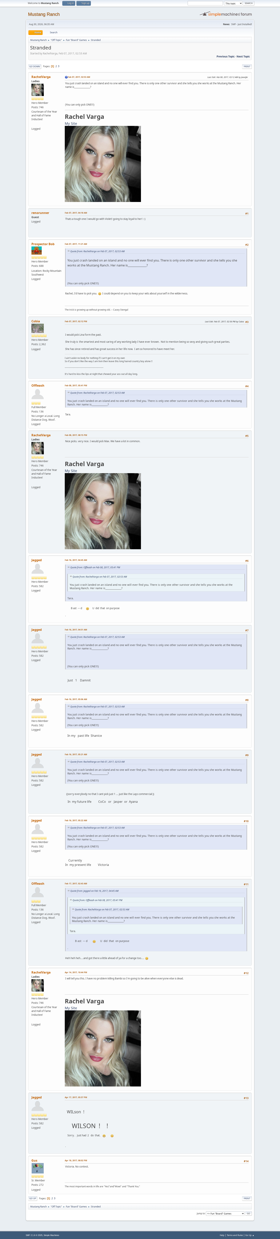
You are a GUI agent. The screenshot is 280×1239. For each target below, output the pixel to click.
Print (247, 66)
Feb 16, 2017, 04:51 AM (76, 629)
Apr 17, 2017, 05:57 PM (76, 1097)
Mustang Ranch (44, 14)
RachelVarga (41, 77)
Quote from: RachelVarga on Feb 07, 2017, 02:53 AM (97, 251)
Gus (34, 1160)
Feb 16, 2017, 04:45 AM (76, 560)
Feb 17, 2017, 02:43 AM (76, 883)
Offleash (37, 385)
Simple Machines (51, 1235)
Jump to (201, 1213)
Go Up (32, 1198)
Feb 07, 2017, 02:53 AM (79, 77)
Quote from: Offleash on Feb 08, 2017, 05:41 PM (95, 567)
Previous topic (226, 56)
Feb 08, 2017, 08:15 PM (76, 435)
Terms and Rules (235, 1235)
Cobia (35, 321)
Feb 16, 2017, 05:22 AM (76, 820)
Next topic (243, 56)
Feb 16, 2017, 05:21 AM (76, 754)
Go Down (34, 66)
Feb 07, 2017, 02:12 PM (76, 321)
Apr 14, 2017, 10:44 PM (76, 972)
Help (222, 1235)
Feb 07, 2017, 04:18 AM (76, 212)
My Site (71, 123)
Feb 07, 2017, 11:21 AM (76, 243)
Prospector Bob (42, 244)
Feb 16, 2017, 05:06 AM (76, 699)
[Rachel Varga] (32, 124)
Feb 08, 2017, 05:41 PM (76, 385)
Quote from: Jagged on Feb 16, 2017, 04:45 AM (94, 890)
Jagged (36, 560)
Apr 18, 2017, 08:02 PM (76, 1160)
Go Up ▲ (249, 1235)
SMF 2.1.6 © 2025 (34, 1235)
